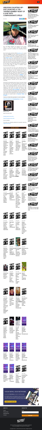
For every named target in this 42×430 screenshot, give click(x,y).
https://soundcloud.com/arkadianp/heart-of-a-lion (13, 99)
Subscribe (30, 415)
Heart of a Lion (9, 57)
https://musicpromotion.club (8, 118)
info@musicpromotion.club (8, 116)
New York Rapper (16, 89)
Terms (4, 410)
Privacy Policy (5, 411)
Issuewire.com (19, 53)
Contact (5, 415)
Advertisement (6, 413)
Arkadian (21, 74)
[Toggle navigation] (38, 2)
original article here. (7, 123)
